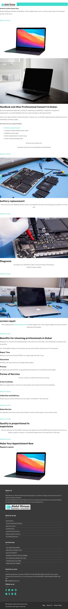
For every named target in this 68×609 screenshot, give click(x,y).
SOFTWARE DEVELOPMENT (13, 547)
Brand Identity (10, 521)
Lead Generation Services (13, 531)
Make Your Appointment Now (16, 443)
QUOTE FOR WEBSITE (11, 553)
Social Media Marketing (12, 536)
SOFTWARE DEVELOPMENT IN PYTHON (16, 558)
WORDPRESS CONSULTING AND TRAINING (16, 555)
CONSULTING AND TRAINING (13, 563)
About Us (49, 605)
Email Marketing (10, 529)
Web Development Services (13, 534)
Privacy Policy (58, 605)
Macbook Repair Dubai (21, 324)
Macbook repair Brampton (12, 128)
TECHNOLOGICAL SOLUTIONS (13, 561)
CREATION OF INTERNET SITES (14, 550)
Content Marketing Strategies (14, 523)
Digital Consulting (10, 526)
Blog (44, 605)
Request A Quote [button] (5, 20)
